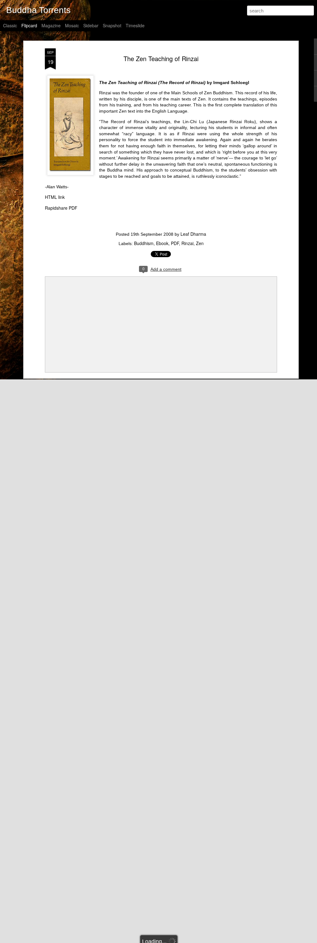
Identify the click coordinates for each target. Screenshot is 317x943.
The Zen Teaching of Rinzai (161, 58)
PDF (175, 243)
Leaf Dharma (193, 234)
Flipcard (29, 25)
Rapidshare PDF (61, 208)
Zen (200, 243)
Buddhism (144, 243)
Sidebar (90, 25)
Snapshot (112, 25)
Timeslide (135, 25)
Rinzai (187, 243)
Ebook (162, 243)
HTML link (55, 197)
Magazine (51, 25)
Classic (10, 25)
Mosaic (72, 25)
